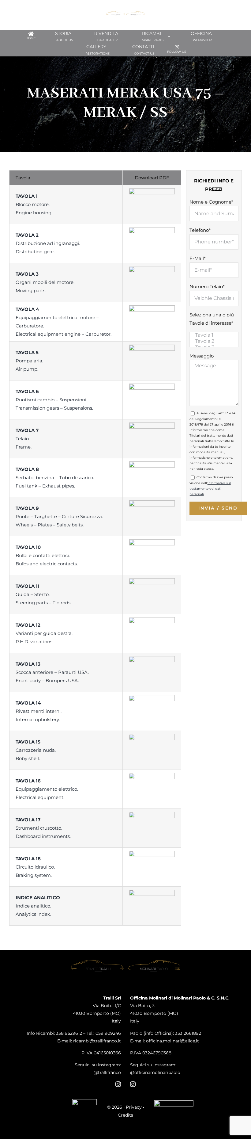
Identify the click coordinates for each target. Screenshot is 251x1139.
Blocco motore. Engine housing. (34, 204)
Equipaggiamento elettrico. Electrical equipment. (47, 789)
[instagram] (118, 1084)
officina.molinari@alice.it (172, 1041)
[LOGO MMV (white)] (173, 1103)
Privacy (134, 1107)
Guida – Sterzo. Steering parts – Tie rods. (43, 594)
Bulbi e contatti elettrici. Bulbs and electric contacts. (47, 555)
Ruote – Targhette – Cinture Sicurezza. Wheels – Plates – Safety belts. (59, 516)
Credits (125, 1115)
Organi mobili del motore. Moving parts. (45, 282)
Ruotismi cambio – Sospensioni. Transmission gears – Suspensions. (54, 399)
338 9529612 (69, 1033)
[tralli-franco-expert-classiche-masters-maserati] (84, 1101)
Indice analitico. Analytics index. (38, 906)
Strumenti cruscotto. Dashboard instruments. (43, 828)
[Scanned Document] (152, 190)
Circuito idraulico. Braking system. (35, 867)
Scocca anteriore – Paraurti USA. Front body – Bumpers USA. (52, 672)
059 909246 (108, 1033)
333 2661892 (188, 1033)
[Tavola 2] (214, 341)
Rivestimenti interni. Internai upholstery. (39, 711)
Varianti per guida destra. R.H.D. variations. (44, 633)
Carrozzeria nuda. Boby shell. (36, 750)
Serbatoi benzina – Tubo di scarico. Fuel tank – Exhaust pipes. (55, 477)
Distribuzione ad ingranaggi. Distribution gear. (48, 243)
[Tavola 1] (214, 335)
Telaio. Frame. (27, 438)
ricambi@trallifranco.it (97, 1041)
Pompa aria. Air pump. (29, 361)
